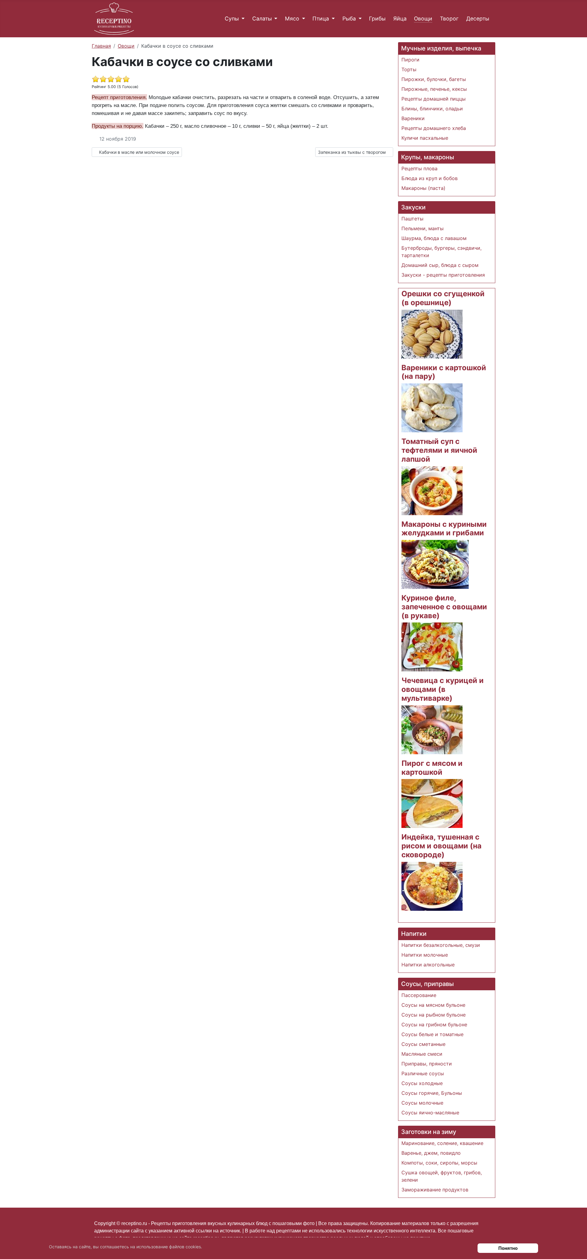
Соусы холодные (422, 1083)
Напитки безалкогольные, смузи (440, 945)
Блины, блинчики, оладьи (432, 108)
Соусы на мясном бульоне (433, 1005)
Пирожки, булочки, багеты (433, 79)
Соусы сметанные (423, 1044)
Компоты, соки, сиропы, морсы (439, 1163)
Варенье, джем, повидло (431, 1153)
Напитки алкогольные (428, 965)
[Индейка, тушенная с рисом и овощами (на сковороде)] (432, 886)
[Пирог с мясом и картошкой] (432, 803)
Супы (232, 18)
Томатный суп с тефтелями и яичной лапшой (439, 450)
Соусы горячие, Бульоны (431, 1093)
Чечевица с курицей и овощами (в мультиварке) (442, 689)
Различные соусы (422, 1073)
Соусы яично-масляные (430, 1112)
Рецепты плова (419, 168)
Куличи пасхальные (424, 138)
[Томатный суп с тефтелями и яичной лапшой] (432, 490)
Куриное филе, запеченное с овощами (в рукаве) (444, 606)
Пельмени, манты (422, 228)
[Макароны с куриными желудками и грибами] (435, 564)
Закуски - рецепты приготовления (443, 275)
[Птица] (332, 19)
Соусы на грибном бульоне (434, 1024)
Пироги (410, 60)
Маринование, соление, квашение (442, 1143)
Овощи (423, 18)
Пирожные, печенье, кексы (434, 89)
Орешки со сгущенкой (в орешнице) (443, 298)
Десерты (477, 18)
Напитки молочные (424, 955)
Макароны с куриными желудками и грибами (444, 528)
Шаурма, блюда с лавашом (434, 238)
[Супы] (242, 19)
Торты (408, 69)
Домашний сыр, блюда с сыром (439, 265)
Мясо (292, 18)
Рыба (349, 18)
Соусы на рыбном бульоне (433, 1015)
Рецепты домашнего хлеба (433, 128)
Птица (320, 18)
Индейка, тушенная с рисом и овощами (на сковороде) (441, 846)
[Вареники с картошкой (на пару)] (432, 407)
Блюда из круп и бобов (429, 178)
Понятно (508, 1248)
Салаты (262, 18)
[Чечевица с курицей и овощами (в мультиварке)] (432, 729)
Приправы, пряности (426, 1064)
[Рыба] (359, 19)
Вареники (413, 118)
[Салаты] (275, 19)
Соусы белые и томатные (432, 1034)
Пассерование (418, 995)
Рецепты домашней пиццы (433, 99)
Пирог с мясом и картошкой (432, 768)
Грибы (377, 18)
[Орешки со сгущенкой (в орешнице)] (432, 333)
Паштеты (412, 219)
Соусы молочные (422, 1103)
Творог (449, 18)
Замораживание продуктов (434, 1190)
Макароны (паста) (423, 188)
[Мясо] (302, 19)
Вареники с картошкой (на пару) (443, 372)
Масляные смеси (421, 1054)
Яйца (400, 18)
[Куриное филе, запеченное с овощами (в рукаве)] (432, 647)
